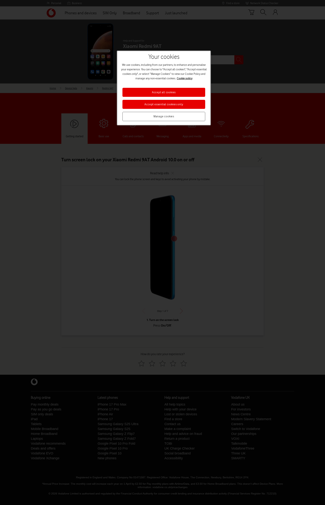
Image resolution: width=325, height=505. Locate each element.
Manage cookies (163, 116)
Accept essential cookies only (163, 104)
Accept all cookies (164, 92)
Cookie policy (184, 78)
